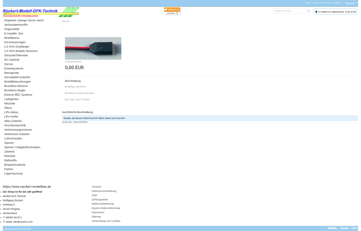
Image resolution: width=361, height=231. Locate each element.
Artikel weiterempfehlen (81, 93)
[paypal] (345, 228)
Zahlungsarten (100, 199)
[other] (354, 228)
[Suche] (307, 11)
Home (308, 3)
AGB (94, 195)
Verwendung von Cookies (106, 221)
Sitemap (96, 216)
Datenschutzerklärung (104, 191)
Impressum (98, 212)
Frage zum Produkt (78, 99)
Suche (328, 3)
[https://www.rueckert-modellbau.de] (41, 12)
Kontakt (315, 3)
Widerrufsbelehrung (103, 203)
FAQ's (322, 3)
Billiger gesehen (77, 86)
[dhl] (332, 228)
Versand (96, 186)
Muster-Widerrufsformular (106, 208)
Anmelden (336, 3)
